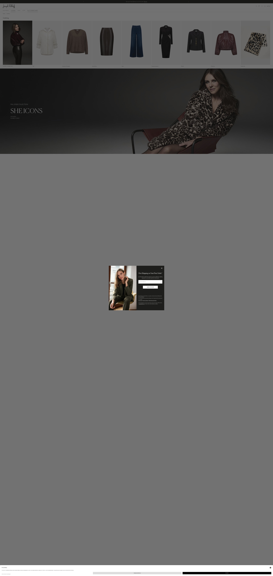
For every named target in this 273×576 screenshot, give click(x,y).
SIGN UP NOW (150, 287)
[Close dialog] (161, 268)
